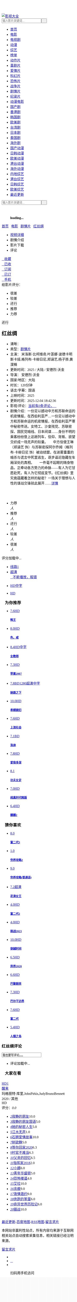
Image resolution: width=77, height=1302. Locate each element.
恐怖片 (15, 81)
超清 (13, 572)
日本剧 (15, 132)
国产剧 (15, 107)
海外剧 (15, 143)
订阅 (6, 269)
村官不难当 (19, 1152)
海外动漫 (17, 169)
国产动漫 (17, 148)
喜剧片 (15, 65)
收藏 (6, 259)
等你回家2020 (21, 1147)
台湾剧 (15, 127)
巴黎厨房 (15, 983)
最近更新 (17, 194)
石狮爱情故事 (21, 1137)
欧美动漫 (17, 158)
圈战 (15, 1209)
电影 (13, 34)
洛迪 (13, 745)
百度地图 (23, 1222)
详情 (54, 483)
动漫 (13, 45)
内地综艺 (17, 174)
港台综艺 (17, 179)
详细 (17, 235)
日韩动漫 (17, 153)
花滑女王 (15, 896)
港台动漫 (17, 163)
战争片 (15, 86)
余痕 (15, 1189)
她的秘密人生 (21, 1127)
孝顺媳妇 (15, 710)
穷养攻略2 (16, 860)
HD (12, 593)
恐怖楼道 (18, 1178)
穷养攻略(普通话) (20, 877)
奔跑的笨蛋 (20, 1199)
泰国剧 (15, 138)
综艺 (13, 50)
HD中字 (16, 586)
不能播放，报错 (23, 577)
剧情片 (15, 91)
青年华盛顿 (20, 1173)
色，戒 (14, 637)
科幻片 (15, 76)
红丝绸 (38, 226)
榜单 (13, 55)
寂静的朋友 (19, 1116)
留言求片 (52, 1222)
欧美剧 (15, 122)
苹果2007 (16, 673)
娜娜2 (13, 815)
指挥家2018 (20, 1163)
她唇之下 (15, 692)
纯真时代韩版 (18, 797)
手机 (6, 279)
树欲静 (16, 1142)
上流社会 (15, 727)
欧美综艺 (17, 189)
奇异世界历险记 (24, 1204)
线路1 (14, 567)
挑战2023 (16, 931)
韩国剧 (15, 117)
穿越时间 (15, 948)
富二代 (14, 1018)
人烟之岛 (15, 1036)
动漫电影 (17, 101)
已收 (6, 264)
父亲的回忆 (20, 1158)
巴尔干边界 (17, 1001)
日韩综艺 (17, 184)
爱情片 (15, 71)
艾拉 (15, 1183)
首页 (13, 29)
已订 (6, 274)
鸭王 (13, 620)
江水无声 (18, 1132)
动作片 (15, 60)
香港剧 (15, 112)
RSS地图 (37, 1222)
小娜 (15, 1168)
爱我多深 (15, 762)
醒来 (5, 1088)
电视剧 (15, 40)
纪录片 (15, 96)
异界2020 (16, 966)
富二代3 (15, 842)
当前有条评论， (42, 406)
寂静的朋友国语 (23, 1121)
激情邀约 (18, 1194)
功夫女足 (15, 780)
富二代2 (15, 913)
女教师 (14, 656)
